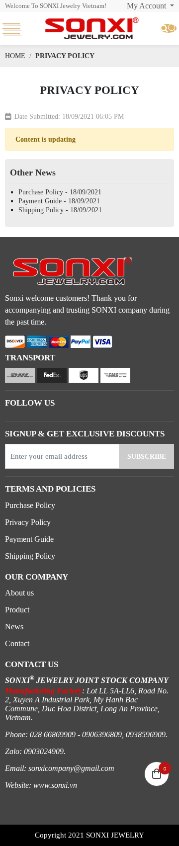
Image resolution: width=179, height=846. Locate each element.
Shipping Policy (30, 556)
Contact (17, 643)
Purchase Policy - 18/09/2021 (59, 192)
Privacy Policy (28, 522)
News (14, 626)
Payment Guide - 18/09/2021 (59, 201)
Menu (13, 28)
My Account (147, 5)
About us (19, 593)
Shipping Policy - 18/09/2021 (60, 210)
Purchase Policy (30, 505)
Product (17, 609)
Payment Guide (29, 539)
